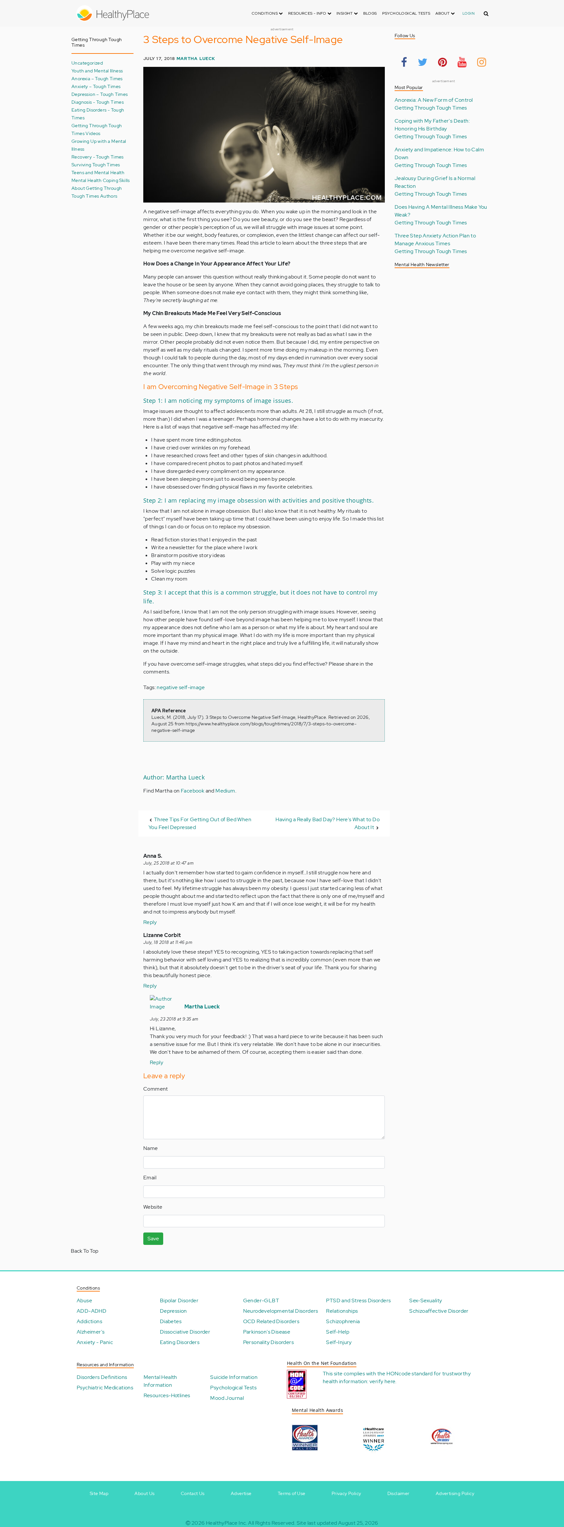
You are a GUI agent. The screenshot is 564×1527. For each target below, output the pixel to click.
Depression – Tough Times (99, 94)
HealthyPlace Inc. (226, 1522)
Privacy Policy (346, 1493)
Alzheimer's (90, 1331)
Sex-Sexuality (425, 1300)
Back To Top (84, 1250)
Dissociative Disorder (185, 1331)
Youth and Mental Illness (97, 71)
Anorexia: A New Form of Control (434, 100)
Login (468, 13)
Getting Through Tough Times (431, 107)
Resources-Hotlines (167, 1395)
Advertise (241, 1493)
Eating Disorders (179, 1342)
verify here (382, 1381)
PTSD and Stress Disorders (358, 1300)
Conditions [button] (265, 13)
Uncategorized (87, 63)
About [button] (442, 13)
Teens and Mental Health (97, 172)
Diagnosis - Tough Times (97, 102)
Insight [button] (345, 13)
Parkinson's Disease (266, 1331)
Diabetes (170, 1321)
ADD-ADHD (91, 1311)
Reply (150, 922)
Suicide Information (234, 1377)
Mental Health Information (160, 1381)
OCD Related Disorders (271, 1321)
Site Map (99, 1493)
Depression (173, 1311)
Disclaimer (398, 1493)
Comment (155, 1088)
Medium (225, 790)
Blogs (370, 13)
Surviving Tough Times (95, 164)
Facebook (192, 790)
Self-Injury (339, 1342)
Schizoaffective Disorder (439, 1311)
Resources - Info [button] (307, 13)
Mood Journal (227, 1398)
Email (149, 1177)
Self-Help (337, 1331)
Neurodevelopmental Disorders (280, 1311)
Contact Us (193, 1493)
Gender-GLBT (261, 1300)
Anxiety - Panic (95, 1342)
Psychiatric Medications (105, 1387)
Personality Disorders (268, 1342)
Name (150, 1148)
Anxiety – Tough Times (95, 86)
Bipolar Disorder (179, 1300)
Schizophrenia (343, 1321)
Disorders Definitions (102, 1377)
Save (153, 1238)
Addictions (89, 1321)
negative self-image (181, 687)
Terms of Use (292, 1493)
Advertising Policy (455, 1493)
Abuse (84, 1300)
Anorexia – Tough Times (97, 78)
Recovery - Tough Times (97, 157)
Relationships (342, 1311)
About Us (144, 1493)
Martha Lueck (196, 58)
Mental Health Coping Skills (100, 180)
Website (153, 1206)
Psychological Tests (406, 13)
